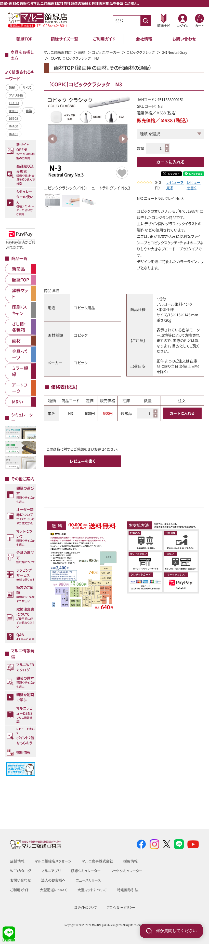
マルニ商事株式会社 (97, 861)
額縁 (12, 87)
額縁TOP (24, 39)
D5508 (13, 118)
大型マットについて (92, 889)
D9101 (13, 111)
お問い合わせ (184, 39)
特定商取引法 (127, 889)
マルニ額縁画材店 (58, 52)
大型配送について (53, 889)
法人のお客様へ (53, 880)
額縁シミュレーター (86, 870)
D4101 (13, 134)
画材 (81, 52)
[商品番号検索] (145, 21)
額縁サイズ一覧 (64, 39)
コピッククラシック (140, 52)
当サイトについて (85, 907)
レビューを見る (175, 185)
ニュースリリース (88, 880)
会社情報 (144, 39)
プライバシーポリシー (121, 907)
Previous (52, 138)
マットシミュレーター (126, 870)
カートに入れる (170, 162)
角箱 (29, 111)
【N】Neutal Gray (174, 52)
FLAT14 (14, 103)
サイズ (27, 87)
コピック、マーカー (106, 52)
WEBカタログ (20, 870)
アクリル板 (16, 95)
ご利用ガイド (104, 39)
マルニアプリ (51, 870)
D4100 (13, 126)
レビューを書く (194, 185)
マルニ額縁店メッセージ (53, 861)
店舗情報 (17, 861)
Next (123, 138)
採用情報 (130, 861)
